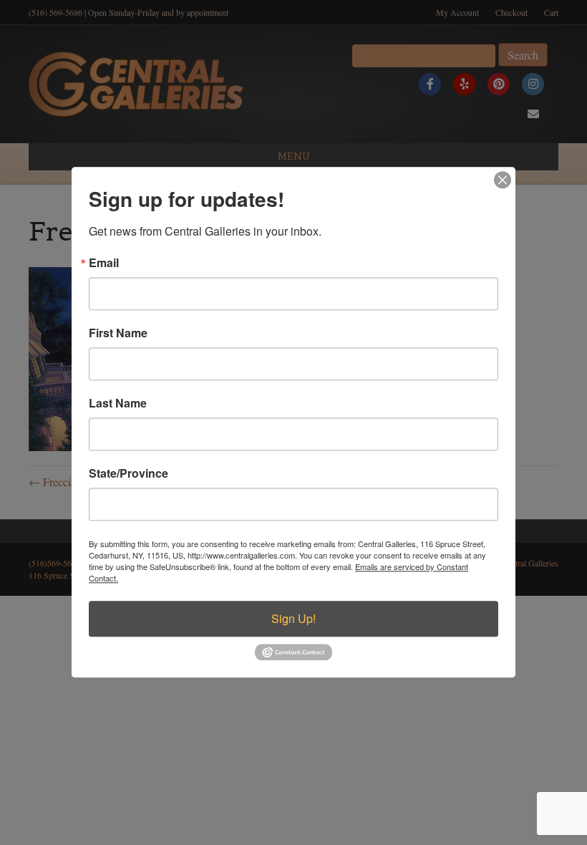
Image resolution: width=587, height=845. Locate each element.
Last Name (118, 403)
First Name (118, 333)
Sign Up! (293, 618)
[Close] (502, 179)
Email (104, 263)
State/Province (128, 473)
